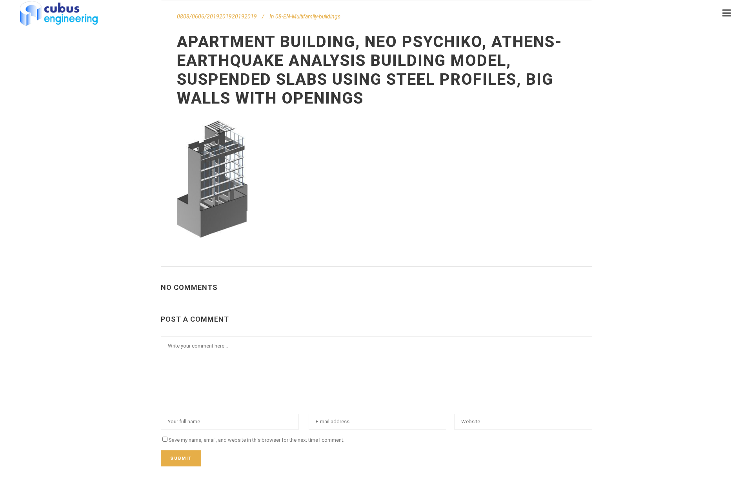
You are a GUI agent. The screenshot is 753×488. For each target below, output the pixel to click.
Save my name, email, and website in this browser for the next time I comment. (256, 440)
